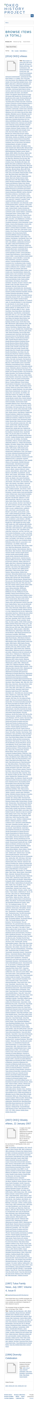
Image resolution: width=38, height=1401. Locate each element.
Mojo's (14, 586)
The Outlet (29, 929)
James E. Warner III (20, 469)
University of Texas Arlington (16, 1069)
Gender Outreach (26, 398)
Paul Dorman (25, 732)
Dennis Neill (13, 1161)
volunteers (28, 1089)
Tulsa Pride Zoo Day (22, 1019)
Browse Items (8, 1394)
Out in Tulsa (24, 705)
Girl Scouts (28, 407)
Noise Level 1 (25, 623)
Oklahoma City (18, 653)
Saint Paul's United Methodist (23, 822)
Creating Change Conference (18, 265)
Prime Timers (26, 767)
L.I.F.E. (22, 506)
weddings (24, 1090)
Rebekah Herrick (13, 781)
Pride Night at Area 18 (14, 762)
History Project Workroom (20, 1186)
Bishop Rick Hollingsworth (19, 165)
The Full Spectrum (16, 922)
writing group (15, 1105)
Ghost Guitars (9, 407)
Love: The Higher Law (11, 1208)
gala (6, 385)
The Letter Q (15, 927)
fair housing (19, 359)
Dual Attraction (9, 313)
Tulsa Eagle (12, 984)
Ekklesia (28, 1170)
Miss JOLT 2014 (26, 582)
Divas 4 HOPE (27, 289)
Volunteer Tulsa (21, 1089)
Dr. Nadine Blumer (20, 307)
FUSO (29, 1325)
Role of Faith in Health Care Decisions (15, 808)
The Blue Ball (16, 915)
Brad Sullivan (21, 179)
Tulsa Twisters (9, 1028)
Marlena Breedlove (27, 550)
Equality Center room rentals (13, 348)
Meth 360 (13, 1209)
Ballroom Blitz (20, 147)
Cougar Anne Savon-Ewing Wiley (19, 250)
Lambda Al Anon (18, 508)
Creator (17, 50)
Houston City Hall (15, 449)
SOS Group (22, 858)
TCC (6, 904)
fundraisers (25, 1325)
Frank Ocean (18, 376)
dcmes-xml (11, 1385)
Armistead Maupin (10, 144)
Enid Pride (18, 334)
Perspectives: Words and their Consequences (17, 739)
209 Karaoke (14, 87)
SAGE (7, 815)
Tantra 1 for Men (22, 895)
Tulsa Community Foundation (23, 1266)
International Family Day (11, 465)
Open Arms (15, 684)
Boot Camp (13, 178)
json (16, 1385)
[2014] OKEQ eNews (16, 56)
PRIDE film (25, 753)
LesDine (20, 1202)
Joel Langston (28, 1197)
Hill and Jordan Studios (24, 440)
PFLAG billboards (10, 742)
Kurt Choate (8, 506)
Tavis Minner (13, 900)
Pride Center (26, 1337)
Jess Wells (29, 474)
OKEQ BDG (26, 629)
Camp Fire (13, 195)
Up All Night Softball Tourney (21, 1080)
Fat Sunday (27, 362)
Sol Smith (27, 852)
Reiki (19, 788)
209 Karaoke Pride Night (24, 87)
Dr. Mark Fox (25, 305)
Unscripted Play (9, 1080)
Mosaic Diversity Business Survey (20, 593)
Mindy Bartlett (9, 579)
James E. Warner (9, 469)
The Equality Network (14, 918)
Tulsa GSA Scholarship (25, 991)
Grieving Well (13, 421)
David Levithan (25, 279)
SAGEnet (19, 819)
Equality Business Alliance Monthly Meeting (16, 343)
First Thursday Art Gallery (16, 371)
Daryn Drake (27, 273)
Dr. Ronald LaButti (15, 309)
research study (19, 792)
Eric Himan (21, 352)
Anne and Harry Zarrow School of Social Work (17, 138)
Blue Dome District (14, 174)
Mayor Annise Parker (18, 570)
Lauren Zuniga (21, 511)
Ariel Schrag (19, 142)
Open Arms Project (24, 684)
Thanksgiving (12, 911)
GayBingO (14, 1181)
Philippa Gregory (21, 746)
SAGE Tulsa (8, 817)
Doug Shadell (14, 298)
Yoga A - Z (26, 1105)
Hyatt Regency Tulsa (18, 451)
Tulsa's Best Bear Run (14, 1037)
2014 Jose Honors (10, 80)
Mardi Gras (20, 1208)
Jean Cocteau (13, 474)
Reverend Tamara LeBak (12, 801)
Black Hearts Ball (15, 167)
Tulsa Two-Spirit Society (25, 1030)
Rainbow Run (13, 776)
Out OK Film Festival (17, 714)
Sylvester (20, 890)
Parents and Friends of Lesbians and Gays (16, 721)
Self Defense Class (14, 835)
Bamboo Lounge (20, 151)
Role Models (28, 806)
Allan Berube (25, 121)
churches (14, 1320)
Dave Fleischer (13, 1321)
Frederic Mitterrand (15, 382)
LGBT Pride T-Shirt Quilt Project (13, 527)
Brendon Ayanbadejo (15, 181)
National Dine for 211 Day (18, 611)
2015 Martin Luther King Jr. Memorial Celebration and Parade (18, 83)
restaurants (18, 1339)
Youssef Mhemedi (24, 1106)
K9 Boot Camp (13, 494)
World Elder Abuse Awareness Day (14, 1103)
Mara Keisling (17, 545)
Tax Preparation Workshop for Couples (15, 902)
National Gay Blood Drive (23, 614)
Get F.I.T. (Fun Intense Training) (19, 405)
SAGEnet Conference (16, 820)
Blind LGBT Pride (25, 169)
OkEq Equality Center (11, 641)
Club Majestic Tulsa (23, 238)
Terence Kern (14, 909)
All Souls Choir (19, 1151)
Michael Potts (16, 577)
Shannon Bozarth (14, 847)
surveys (24, 888)
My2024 (11, 600)
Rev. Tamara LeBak (16, 797)
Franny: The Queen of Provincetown (14, 380)
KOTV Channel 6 (12, 504)
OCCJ (25, 625)
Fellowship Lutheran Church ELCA (19, 368)
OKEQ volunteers (21, 646)
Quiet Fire (24, 772)
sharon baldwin (24, 847)
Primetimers (8, 769)
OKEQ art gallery (18, 629)
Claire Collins (23, 236)
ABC (20, 1149)
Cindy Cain (17, 229)
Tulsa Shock (28, 1023)
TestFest (19, 1263)
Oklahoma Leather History (23, 655)
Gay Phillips (24, 392)
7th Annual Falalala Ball (17, 99)
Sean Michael (26, 829)
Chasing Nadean (20, 211)
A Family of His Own (20, 101)
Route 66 (12, 812)
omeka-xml (21, 1385)
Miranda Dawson (17, 579)
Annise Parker (9, 140)
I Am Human (28, 451)
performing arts (25, 1336)
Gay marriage (16, 392)
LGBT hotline (27, 526)
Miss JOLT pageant (10, 584)
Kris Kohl (20, 504)
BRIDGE (23, 181)
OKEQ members (23, 645)
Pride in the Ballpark (25, 755)
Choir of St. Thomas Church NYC (14, 217)
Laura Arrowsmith (20, 510)
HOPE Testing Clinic (22, 447)
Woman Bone (28, 1097)
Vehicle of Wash (13, 1083)
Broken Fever (21, 183)
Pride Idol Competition (14, 755)
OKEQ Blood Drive (10, 630)
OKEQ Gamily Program (23, 643)
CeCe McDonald (23, 202)
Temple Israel (15, 907)
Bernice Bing (22, 160)
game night (11, 385)
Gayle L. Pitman (17, 396)
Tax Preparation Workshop (24, 900)
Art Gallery (18, 144)
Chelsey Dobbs (21, 213)
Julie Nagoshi (17, 490)
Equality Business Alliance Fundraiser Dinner (17, 341)
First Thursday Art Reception (23, 373)
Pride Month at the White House (17, 760)
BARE (11, 153)
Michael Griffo (9, 577)
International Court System (22, 463)
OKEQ (17, 1396)
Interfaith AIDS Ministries (16, 1328)
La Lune (11, 508)
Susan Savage (23, 1377)
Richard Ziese (12, 803)
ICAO (13, 455)
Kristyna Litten (26, 504)
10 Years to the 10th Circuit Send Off (25, 62)
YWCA (13, 1110)
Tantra (15, 895)
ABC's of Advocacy (27, 1149)
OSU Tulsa (13, 698)
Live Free (21, 531)
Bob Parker (22, 174)
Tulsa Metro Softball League (24, 998)
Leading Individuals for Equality (17, 513)
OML (22, 682)
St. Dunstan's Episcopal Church (20, 867)
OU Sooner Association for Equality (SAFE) (16, 703)
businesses (16, 1318)
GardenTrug (8, 389)
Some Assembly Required (12, 854)
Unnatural (27, 1076)
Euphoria (21, 353)
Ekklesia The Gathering (11, 1172)
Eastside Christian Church (12, 321)
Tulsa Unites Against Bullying (13, 1032)
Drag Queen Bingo (17, 311)
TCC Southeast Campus (14, 904)
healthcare (15, 1327)
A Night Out (16, 107)
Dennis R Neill (21, 1161)
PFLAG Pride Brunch (20, 742)
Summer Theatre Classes (20, 886)
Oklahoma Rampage (18, 664)
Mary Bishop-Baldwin (24, 566)
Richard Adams (23, 801)
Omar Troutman (16, 682)
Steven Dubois (20, 872)
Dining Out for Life (22, 286)
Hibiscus (15, 440)
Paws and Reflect (17, 733)
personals (8, 1337)
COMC (7, 245)
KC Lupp (23, 499)
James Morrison (15, 471)
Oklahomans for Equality (21, 1220)
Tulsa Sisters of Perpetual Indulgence (15, 1025)
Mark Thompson (17, 550)
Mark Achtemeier (21, 549)
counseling (19, 259)
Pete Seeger (8, 740)
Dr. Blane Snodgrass (19, 300)
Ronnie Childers (18, 1248)
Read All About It (9, 1339)
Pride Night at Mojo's (13, 764)
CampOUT (17, 199)
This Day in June (9, 941)
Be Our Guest (22, 154)
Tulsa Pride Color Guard (16, 1010)
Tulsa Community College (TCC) (14, 975)
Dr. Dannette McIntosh (15, 302)
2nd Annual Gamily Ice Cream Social (20, 91)
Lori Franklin (12, 538)
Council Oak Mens (18, 257)
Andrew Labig (13, 135)
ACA (13, 110)
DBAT (26, 1158)
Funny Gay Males (26, 384)
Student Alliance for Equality (15, 879)
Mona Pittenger (20, 586)
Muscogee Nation (10, 597)
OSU (23, 696)
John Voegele (13, 483)
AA (11, 110)
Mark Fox (29, 549)
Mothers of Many (27, 595)
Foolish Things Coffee (11, 375)
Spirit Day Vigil (27, 861)
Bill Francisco (27, 163)
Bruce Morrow (27, 186)
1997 (25, 1311)
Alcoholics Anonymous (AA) (19, 119)
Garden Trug (27, 387)
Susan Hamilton (13, 890)
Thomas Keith (18, 941)
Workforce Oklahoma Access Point (14, 1099)
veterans (20, 1083)
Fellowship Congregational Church (14, 364)
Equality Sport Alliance (11, 352)
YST (10, 1110)
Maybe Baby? (9, 570)
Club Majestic (14, 238)
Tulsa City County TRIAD (22, 971)
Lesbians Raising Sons (16, 517)
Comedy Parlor (14, 245)
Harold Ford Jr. (9, 1186)
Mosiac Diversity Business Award (14, 595)
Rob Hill (22, 806)
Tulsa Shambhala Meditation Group (14, 1023)
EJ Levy (13, 329)
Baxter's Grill (28, 153)
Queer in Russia (15, 771)
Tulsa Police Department (16, 1005)
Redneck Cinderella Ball (16, 785)
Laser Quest (12, 510)
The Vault (29, 936)
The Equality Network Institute (17, 920)
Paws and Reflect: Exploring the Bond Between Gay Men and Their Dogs (18, 735)
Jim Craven (8, 476)
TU (6, 964)
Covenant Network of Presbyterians (19, 261)
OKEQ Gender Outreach (11, 645)
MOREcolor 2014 (10, 590)
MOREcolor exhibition (21, 590)
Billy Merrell (8, 165)
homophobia (21, 1327)
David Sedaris (9, 281)
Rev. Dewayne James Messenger (14, 796)
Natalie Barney (23, 607)
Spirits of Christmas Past (11, 863)
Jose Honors (23, 488)
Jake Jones (14, 467)
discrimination (9, 288)
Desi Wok (16, 284)
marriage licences (25, 558)
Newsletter (14, 618)
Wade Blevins (13, 1090)
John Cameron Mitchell (16, 479)
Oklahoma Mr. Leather (25, 661)
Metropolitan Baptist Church (19, 574)
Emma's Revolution (14, 332)
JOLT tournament (23, 487)
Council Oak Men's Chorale (12, 252)
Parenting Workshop (25, 719)
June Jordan (25, 490)
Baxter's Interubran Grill (11, 154)
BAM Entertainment (10, 151)
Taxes (28, 902)
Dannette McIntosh (18, 272)
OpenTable (25, 691)
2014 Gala (27, 78)
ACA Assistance (19, 110)
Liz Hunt (23, 533)
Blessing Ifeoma (16, 169)
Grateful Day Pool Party (24, 417)
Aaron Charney (14, 1149)
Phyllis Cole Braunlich (23, 748)
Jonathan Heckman (14, 488)
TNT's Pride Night (17, 945)
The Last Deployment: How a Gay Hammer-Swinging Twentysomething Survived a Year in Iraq (18, 925)
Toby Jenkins (15, 946)
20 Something (12, 1147)
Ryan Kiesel (24, 813)
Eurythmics (20, 355)
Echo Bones (13, 327)
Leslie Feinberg (20, 519)
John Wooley (24, 1199)
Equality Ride (26, 1174)
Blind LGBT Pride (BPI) (11, 170)
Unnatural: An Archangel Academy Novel (16, 1078)
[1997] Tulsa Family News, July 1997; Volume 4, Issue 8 (18, 1287)
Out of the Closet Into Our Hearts (22, 709)
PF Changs (23, 740)
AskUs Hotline (16, 146)
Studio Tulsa (12, 884)
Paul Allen (18, 732)
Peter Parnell (16, 740)
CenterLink (21, 204)
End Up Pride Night (24, 332)
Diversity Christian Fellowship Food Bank (16, 291)
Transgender (8, 952)
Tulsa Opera (24, 1002)
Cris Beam (22, 266)
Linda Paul (8, 531)
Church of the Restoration (17, 224)
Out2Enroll (19, 716)
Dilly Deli (14, 286)
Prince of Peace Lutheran (19, 769)
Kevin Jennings (13, 503)
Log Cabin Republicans (11, 1206)
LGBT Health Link (10, 524)
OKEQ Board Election (11, 637)
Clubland (14, 240)
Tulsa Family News (10, 1343)
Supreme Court (18, 888)
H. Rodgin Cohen (26, 1185)
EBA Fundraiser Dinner (22, 323)
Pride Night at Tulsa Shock (12, 765)
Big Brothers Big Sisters (21, 162)
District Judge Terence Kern (16, 289)
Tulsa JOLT (21, 993)
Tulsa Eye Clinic (20, 984)
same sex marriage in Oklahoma (19, 826)
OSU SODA (25, 1227)
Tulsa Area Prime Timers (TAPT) (13, 968)
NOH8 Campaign (27, 622)
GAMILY (17, 385)
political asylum (15, 1337)
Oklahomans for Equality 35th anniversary (16, 671)
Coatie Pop (20, 240)
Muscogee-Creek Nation (21, 597)
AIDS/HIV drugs (9, 1314)
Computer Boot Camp (11, 249)
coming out (21, 245)
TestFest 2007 (26, 1263)
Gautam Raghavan (17, 389)
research (12, 792)
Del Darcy (20, 282)
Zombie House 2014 (10, 1112)
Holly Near (20, 446)
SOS (17, 858)
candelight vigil (20, 201)
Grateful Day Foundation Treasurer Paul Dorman (18, 416)
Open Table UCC (20, 687)
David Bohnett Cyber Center (20, 1156)
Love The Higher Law (24, 1206)
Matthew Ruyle (24, 568)
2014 (22, 78)
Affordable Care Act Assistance (17, 115)
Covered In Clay (9, 263)
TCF (23, 904)
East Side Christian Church (15, 316)
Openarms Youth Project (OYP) (13, 691)
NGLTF (20, 618)
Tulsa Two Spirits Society (20, 1028)
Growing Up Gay (21, 421)
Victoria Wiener (16, 1087)
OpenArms (28, 687)
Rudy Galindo (9, 813)
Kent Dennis (26, 501)
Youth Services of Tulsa (11, 1108)
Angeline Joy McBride (18, 137)
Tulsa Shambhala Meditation (21, 1021)
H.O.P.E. (16, 426)
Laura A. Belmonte (23, 1201)
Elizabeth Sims (20, 329)
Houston (7, 449)
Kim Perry (20, 503)
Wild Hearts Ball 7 (13, 1275)
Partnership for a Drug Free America (14, 1240)
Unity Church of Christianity (21, 1051)
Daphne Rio (27, 272)
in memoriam (18, 458)
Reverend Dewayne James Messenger (21, 799)
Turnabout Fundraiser (20, 1039)
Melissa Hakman (15, 572)
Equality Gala (24, 348)
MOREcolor (23, 588)
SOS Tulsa (28, 858)
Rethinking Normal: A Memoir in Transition (21, 794)
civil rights (27, 1320)
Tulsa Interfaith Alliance (11, 993)
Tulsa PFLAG (21, 1003)
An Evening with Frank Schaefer (18, 130)
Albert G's (11, 117)
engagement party (10, 334)
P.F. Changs (21, 717)
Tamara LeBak (9, 895)
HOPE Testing (13, 447)
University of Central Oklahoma (13, 1053)
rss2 (25, 1385)
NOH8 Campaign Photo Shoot (13, 623)
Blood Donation (24, 172)
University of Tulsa (26, 1071)
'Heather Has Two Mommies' (16, 1311)
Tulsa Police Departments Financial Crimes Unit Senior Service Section (18, 1008)
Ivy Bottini (21, 465)
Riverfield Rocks (15, 806)
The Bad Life (8, 915)
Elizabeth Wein (28, 329)
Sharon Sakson (23, 849)
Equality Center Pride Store (21, 346)
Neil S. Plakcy (9, 616)
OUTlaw (24, 716)
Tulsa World (14, 1033)
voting (7, 1090)
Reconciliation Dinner (24, 781)
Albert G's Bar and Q (20, 117)
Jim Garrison (11, 1197)
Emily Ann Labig (23, 330)
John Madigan (26, 479)
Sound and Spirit (9, 1257)
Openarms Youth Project (22, 689)
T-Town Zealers (14, 891)
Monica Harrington (14, 588)
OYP (16, 717)
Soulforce (8, 1254)
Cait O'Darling (22, 194)
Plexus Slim (11, 749)
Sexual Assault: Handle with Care (18, 842)
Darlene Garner (9, 273)
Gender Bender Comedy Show (13, 398)
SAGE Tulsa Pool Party (18, 817)
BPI (16, 179)
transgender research (18, 952)
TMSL (7, 945)
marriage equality (10, 552)
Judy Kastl (10, 490)
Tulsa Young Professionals (25, 1033)
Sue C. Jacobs (26, 884)
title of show (29, 943)
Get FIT (29, 405)
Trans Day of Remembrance (17, 948)
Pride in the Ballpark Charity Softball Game (16, 756)
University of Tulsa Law (11, 1073)
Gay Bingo (8, 1181)
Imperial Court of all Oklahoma (13, 456)
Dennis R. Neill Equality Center (16, 1163)
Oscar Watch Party (16, 696)
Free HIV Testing (25, 1179)
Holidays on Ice (13, 446)
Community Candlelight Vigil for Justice (21, 247)
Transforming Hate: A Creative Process (19, 950)
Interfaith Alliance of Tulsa (20, 460)
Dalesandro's (8, 270)
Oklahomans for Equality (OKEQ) (19, 669)
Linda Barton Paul (24, 529)
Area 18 (14, 142)
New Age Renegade (18, 616)
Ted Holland (23, 906)
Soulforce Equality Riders (23, 1256)
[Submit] (32, 15)
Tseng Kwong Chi (27, 962)
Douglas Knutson (23, 298)
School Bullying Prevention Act (13, 829)
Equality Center (9, 346)
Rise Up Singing (13, 804)
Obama (21, 625)
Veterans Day (26, 1083)
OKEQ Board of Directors (19, 1215)
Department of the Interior (24, 1321)
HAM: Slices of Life (23, 426)
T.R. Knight (14, 1263)
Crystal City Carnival (14, 268)
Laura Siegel (13, 511)
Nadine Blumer (13, 604)
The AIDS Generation (24, 913)
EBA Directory (12, 323)
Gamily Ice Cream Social (17, 387)
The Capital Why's (19, 916)
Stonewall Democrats (11, 1261)
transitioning (17, 957)
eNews (24, 1172)
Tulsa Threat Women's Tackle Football (19, 1026)
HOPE (7, 447)
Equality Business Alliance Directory (18, 339)
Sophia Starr (12, 858)
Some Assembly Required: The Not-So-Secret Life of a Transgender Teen (18, 856)
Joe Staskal (12, 478)
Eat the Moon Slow (25, 321)
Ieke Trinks (18, 455)
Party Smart (22, 1241)
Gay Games (24, 391)
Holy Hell (26, 446)
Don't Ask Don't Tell (18, 1323)
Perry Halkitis (27, 737)
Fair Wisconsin (9, 1176)
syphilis (25, 890)
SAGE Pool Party (26, 815)
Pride (21, 1337)
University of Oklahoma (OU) (20, 1062)
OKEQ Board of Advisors (23, 637)
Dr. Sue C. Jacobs (25, 309)
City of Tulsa (13, 231)
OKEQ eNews (9, 639)
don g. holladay (25, 297)
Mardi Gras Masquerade (15, 547)
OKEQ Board (19, 630)
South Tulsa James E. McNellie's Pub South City (18, 859)
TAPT (28, 895)
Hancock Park (9, 428)
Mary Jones (8, 568)
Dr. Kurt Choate (19, 304)
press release (13, 1245)
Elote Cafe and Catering (11, 330)
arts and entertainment (17, 1316)
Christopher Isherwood (11, 222)
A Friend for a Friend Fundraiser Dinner (20, 103)
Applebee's (16, 140)
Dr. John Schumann (26, 302)
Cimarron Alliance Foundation (18, 227)
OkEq (22, 627)
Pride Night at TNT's (24, 764)
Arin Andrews (26, 142)
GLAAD (16, 408)
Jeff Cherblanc (21, 474)
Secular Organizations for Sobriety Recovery (17, 831)
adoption (7, 114)
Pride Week (26, 1375)
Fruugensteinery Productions (13, 384)
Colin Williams (12, 241)
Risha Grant (21, 804)
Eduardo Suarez (21, 327)
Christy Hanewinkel (23, 222)
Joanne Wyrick (20, 1197)
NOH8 (20, 622)
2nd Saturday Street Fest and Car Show (20, 94)
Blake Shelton (24, 167)
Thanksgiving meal (14, 913)
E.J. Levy (17, 314)
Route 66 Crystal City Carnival (24, 812)
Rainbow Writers (9, 778)
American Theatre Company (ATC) (20, 128)
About (22, 1396)
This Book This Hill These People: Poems (21, 939)
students (10, 1341)
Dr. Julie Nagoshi (10, 304)
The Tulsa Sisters (26, 934)
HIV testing (13, 444)
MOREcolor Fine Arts (10, 591)
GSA (27, 423)
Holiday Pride (20, 444)
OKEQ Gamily (13, 643)
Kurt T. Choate (16, 506)
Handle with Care (18, 428)
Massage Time (16, 568)
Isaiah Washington (14, 1195)
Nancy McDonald (13, 607)
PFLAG (28, 740)
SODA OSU (28, 1252)
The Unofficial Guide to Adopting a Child (16, 936)
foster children (28, 375)
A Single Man (15, 108)
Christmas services (13, 220)
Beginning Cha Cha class (20, 158)
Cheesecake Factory (10, 213)
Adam (30, 112)
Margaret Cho (25, 547)
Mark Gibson (8, 550)
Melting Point (23, 572)
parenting (16, 719)
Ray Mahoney (18, 778)
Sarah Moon (25, 828)
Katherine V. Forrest (24, 497)
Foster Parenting (9, 376)
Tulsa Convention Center (12, 980)
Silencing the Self (19, 851)
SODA (23, 1252)
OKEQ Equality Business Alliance (22, 639)
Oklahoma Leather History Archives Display (16, 657)
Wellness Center (19, 1273)
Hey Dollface (17, 439)
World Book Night (26, 1101)
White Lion (16, 1096)
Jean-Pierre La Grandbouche (19, 1330)
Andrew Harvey (28, 1151)
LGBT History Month (18, 526)
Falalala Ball (23, 360)
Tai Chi (28, 891)
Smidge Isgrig (12, 852)
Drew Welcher (26, 311)
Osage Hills (20, 694)
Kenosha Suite (13, 1201)
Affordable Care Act (16, 114)
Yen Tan (21, 1105)
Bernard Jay (15, 160)
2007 (25, 1147)
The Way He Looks (10, 938)
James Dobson (24, 1195)
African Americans (20, 1312)
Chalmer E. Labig (14, 206)
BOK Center (13, 176)
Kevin (6, 503)
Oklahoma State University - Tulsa (23, 666)
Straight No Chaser (21, 875)
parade (19, 1336)
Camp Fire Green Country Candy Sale (15, 197)
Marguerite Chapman (11, 549)
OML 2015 (26, 682)
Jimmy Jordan (22, 476)
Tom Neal (16, 1341)
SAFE (29, 813)
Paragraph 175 (9, 719)
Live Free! (26, 531)
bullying (24, 192)
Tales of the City (15, 893)
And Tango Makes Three (15, 131)
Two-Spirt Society (10, 1273)
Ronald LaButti (18, 810)
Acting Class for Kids (22, 112)
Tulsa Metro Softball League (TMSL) (15, 1000)
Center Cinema (12, 1154)
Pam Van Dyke (28, 717)
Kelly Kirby (20, 501)
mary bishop (14, 566)
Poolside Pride (19, 749)
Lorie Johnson (20, 538)
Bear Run (10, 158)
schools (23, 1339)
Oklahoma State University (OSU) (14, 668)
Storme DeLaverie (10, 875)
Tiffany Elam (22, 943)
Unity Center (22, 1049)
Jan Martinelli (21, 472)
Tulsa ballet (15, 970)
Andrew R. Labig (22, 135)
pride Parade (23, 765)
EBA (6, 323)
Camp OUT (11, 199)
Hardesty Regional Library (16, 430)
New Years (8, 618)
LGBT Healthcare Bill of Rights (23, 524)
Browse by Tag (17, 41)
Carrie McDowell (14, 202)
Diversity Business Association (20, 1165)
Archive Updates (9, 1398)
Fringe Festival (25, 382)
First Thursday (18, 369)
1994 (24, 1368)
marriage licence (15, 558)
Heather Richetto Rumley (17, 437)
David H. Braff (20, 1158)
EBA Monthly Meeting (21, 325)
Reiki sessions (25, 788)
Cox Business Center (20, 263)
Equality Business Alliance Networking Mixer (17, 344)
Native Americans (13, 1334)
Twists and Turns (15, 1041)
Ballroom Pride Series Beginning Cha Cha (20, 149)
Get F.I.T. (7, 405)
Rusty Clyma (16, 813)
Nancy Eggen (18, 606)
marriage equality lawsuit (21, 552)
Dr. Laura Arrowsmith (15, 305)
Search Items (26, 41)
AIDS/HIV (28, 1312)
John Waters (20, 483)
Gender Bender (26, 396)
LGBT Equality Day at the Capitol (21, 522)
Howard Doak (9, 451)
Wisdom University (23, 1275)
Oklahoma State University (12, 1218)
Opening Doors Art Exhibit (12, 1225)
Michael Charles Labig (24, 575)
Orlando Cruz (13, 694)
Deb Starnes (17, 281)
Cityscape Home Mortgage (12, 236)
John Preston (8, 481)
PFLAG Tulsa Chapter (20, 744)
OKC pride (17, 627)
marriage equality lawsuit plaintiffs (14, 554)
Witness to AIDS (20, 1097)
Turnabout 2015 (9, 1039)
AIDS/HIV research (19, 1314)
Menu (6, 22)
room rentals (25, 810)
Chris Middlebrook (20, 218)
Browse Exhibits (8, 1396)
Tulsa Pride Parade (17, 1018)
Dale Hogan (24, 268)
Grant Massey (21, 412)
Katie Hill (18, 499)
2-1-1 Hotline (16, 78)
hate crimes (8, 1327)
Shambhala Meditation (20, 845)
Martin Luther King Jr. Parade (17, 565)
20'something (20, 1147)
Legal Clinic (14, 1202)
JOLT (17, 487)
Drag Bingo (8, 311)
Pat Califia (12, 732)
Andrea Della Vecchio (18, 133)
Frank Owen (25, 376)
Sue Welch (20, 1261)
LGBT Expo (29, 1204)
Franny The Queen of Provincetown (20, 378)
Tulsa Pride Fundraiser (22, 1012)
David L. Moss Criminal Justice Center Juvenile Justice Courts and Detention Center (17, 277)
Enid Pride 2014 (26, 334)
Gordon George (13, 412)
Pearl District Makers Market (16, 737)
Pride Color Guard (19, 751)
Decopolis (14, 282)
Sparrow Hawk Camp (11, 861)
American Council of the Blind (17, 124)
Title (12, 50)
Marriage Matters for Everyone (13, 559)
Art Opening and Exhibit (17, 1153)
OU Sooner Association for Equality (22, 701)
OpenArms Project (10, 689)
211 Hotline (8, 89)
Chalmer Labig (23, 206)
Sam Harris (8, 824)
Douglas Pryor (9, 300)
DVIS (13, 314)
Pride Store (19, 767)
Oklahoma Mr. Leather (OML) (13, 662)
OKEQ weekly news (19, 648)
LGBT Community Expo (19, 1204)
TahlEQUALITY (22, 891)
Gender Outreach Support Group (14, 400)
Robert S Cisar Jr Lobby (18, 1247)
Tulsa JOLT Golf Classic (22, 994)
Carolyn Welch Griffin (25, 1318)
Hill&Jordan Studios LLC (12, 442)
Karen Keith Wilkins (21, 495)
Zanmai (18, 1110)
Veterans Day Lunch (10, 1085)
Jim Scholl (15, 476)
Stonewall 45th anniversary (22, 874)
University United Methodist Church (14, 1076)
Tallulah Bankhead (25, 893)
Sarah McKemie (17, 828)
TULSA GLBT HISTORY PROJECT (14, 1268)
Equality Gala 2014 (10, 350)
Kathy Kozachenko (10, 499)
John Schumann (24, 481)
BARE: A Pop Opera (19, 153)
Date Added (23, 50)
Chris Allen (11, 218)
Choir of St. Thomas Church (24, 215)
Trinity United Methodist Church (13, 962)
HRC (26, 1192)
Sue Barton (19, 884)
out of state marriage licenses (19, 707)
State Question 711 (20, 870)
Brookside (20, 186)
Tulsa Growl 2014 (14, 991)
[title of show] (26, 60)
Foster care (21, 375)
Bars (11, 1318)
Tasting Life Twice (18, 897)
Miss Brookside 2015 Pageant (21, 581)
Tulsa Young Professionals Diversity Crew (16, 1035)
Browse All (8, 41)
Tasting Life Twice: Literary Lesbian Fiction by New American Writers (18, 898)
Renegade (19, 790)
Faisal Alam (16, 360)
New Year (27, 616)
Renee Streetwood (10, 790)
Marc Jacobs (25, 545)
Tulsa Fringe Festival (25, 987)
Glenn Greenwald (22, 408)
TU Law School (12, 964)
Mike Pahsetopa (20, 1209)
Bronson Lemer (13, 186)
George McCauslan (25, 403)
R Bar (24, 774)
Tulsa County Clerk (22, 982)
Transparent (25, 957)
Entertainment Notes (15, 1325)
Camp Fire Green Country (23, 195)
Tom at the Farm (24, 946)
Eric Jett (26, 352)
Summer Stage (9, 886)
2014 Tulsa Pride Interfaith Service (19, 82)
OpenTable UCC (9, 693)
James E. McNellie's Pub (24, 467)
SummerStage (9, 888)
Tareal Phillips (9, 897)
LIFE (18, 529)
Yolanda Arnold (15, 1106)
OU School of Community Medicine (19, 700)
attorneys (25, 1316)
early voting (23, 314)
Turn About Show (24, 1037)
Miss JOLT (19, 582)
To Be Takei (26, 945)
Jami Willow (14, 472)
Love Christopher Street (11, 540)
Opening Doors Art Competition (22, 1224)
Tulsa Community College (23, 973)
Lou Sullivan (28, 538)
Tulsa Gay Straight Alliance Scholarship (15, 989)
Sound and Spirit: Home (21, 1257)
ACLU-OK (14, 112)
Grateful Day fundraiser (11, 417)
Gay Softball (19, 394)
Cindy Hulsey (23, 229)
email (19, 1172)
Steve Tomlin (12, 872)
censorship (8, 1320)
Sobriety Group (21, 852)
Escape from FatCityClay (11, 353)
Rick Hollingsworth (22, 803)
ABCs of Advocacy (10, 1151)
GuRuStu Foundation (23, 424)
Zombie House (24, 1110)
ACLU (25, 110)
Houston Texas (24, 449)
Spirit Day (19, 861)
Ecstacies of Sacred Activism (18, 1170)
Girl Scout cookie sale (19, 407)
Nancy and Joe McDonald (22, 1211)
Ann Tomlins (28, 137)
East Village (26, 316)
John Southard (17, 1199)
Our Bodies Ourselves (15, 705)
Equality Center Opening (16, 1174)
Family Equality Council (17, 362)
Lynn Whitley (16, 543)
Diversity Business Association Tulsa (15, 1167)
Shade (30, 842)
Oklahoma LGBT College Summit (14, 659)
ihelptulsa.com (25, 455)
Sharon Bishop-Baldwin (11, 849)
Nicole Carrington (21, 620)
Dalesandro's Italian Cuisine (20, 270)
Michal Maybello (25, 577)
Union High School (22, 1046)
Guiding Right (13, 424)
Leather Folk (25, 515)
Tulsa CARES (22, 970)
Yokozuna (8, 1106)
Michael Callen (13, 575)
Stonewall (11, 874)
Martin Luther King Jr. (24, 561)
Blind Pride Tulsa (22, 170)
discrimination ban (18, 288)
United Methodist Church (20, 1048)
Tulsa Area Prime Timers (23, 966)
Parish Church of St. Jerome (20, 730)
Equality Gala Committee (22, 350)
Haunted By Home (18, 432)
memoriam (8, 574)
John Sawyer (16, 481)
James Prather (23, 471)
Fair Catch (13, 359)
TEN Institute (22, 907)
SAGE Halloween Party (15, 815)
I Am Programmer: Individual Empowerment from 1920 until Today (18, 453)
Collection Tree (20, 1398)
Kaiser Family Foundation (24, 494)
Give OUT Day (9, 408)
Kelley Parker (12, 501)
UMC (15, 1046)
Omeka (31, 1398)
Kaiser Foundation (10, 495)
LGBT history (8, 526)
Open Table (12, 687)
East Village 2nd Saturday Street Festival (16, 318)
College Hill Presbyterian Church (20, 243)
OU (18, 698)
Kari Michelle (14, 497)
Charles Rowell (13, 208)
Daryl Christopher (18, 273)
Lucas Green (24, 542)
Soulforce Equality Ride (17, 1254)
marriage (12, 1332)
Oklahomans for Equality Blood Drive (15, 673)
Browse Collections (19, 1394)
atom (6, 1385)
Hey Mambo (24, 439)
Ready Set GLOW (27, 778)
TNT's (10, 945)
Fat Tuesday (17, 1176)
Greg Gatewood (16, 1185)
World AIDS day (17, 1101)
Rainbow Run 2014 (23, 776)
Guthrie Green (9, 426)
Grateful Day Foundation (22, 414)
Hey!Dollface (8, 440)
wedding (19, 1090)
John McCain (8, 1199)
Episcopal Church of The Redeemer (14, 336)
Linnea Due (15, 531)
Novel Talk (16, 625)
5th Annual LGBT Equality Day (13, 96)
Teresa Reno (21, 909)
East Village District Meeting (21, 320)
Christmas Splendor (24, 220)
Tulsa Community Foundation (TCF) (21, 978)
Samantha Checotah (17, 824)
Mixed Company (20, 584)
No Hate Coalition (14, 622)
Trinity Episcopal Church (25, 961)
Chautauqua (29, 211)
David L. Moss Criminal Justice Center (15, 275)
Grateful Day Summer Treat (12, 419)
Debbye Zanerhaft (10, 1160)
